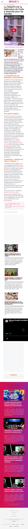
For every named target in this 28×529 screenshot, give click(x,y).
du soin (20, 53)
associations (9, 206)
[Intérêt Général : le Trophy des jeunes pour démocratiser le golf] (11, 272)
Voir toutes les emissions (14, 475)
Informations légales (14, 510)
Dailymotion (16, 526)
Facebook (22, 524)
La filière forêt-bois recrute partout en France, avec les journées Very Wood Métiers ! (13, 404)
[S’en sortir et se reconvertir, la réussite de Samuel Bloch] (14, 426)
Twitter (17, 524)
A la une (18, 203)
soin (10, 207)
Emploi (18, 204)
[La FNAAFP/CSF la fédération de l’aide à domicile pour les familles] (10, 53)
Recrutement (19, 206)
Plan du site (14, 512)
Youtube (13, 524)
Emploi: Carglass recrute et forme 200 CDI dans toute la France (13, 255)
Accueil (6, 204)
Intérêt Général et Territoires (11, 276)
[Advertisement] (14, 229)
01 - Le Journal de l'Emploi (9, 5)
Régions (7, 205)
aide (6, 206)
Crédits (14, 514)
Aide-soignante (16, 139)
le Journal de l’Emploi (13, 60)
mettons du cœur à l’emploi (11, 192)
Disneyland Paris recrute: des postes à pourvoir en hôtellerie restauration (14, 303)
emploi (14, 206)
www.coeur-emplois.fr (13, 179)
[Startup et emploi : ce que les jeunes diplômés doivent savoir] (14, 485)
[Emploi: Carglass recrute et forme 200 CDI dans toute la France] (11, 248)
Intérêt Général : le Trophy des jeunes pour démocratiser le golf (14, 279)
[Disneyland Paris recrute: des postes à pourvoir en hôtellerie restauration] (11, 296)
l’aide (21, 51)
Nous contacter (14, 516)
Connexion (14, 521)
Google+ (11, 526)
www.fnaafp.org (8, 200)
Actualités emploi (12, 204)
